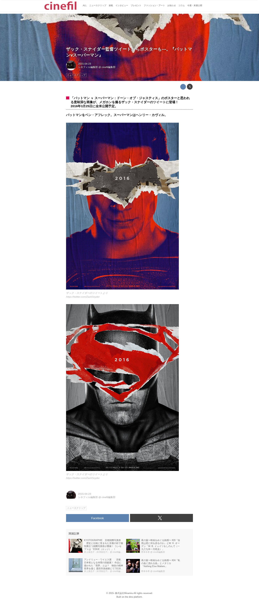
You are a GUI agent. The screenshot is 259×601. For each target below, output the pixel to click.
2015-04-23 (84, 63)
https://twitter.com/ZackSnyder (83, 296)
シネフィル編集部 (88, 67)
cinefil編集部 (108, 67)
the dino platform (133, 597)
